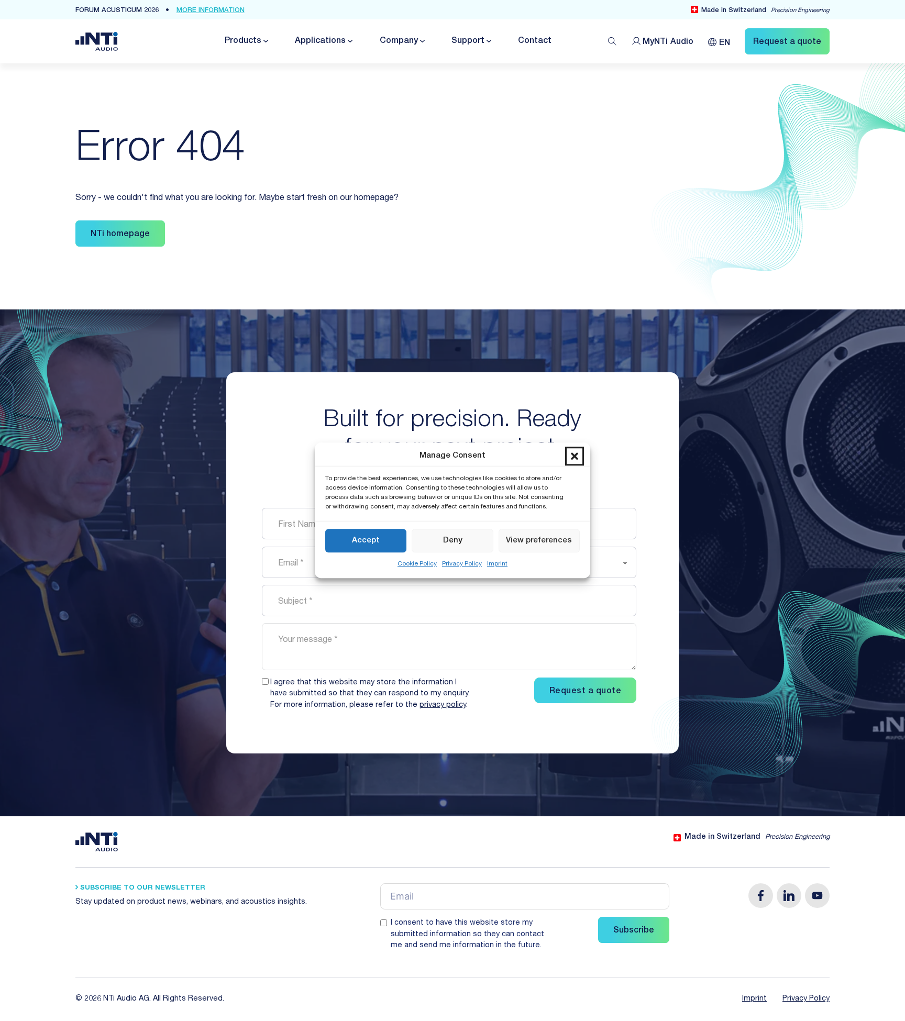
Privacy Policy (462, 564)
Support (467, 41)
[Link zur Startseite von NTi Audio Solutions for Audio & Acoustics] (96, 42)
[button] (574, 456)
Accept (366, 541)
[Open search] (612, 41)
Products (243, 41)
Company (399, 41)
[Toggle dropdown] (265, 41)
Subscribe (633, 931)
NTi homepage (120, 234)
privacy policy (443, 705)
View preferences (539, 541)
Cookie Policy (417, 564)
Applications (320, 41)
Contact (534, 41)
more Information (210, 10)
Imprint (497, 564)
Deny (452, 541)
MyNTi (668, 42)
